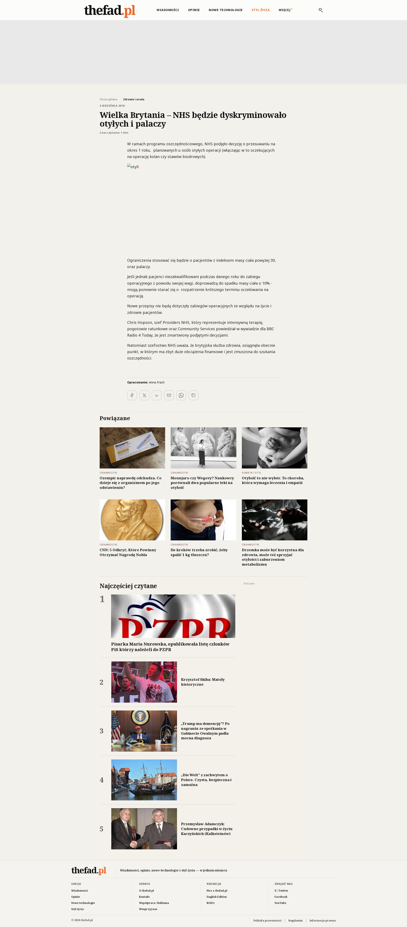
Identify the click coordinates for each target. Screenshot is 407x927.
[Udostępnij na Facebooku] (132, 395)
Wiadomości (168, 10)
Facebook (281, 897)
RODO (211, 903)
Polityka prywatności (268, 920)
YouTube (280, 903)
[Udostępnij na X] (144, 395)
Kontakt (144, 897)
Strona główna (108, 99)
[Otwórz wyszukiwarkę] (318, 10)
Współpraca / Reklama (154, 903)
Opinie (194, 10)
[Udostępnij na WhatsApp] (181, 395)
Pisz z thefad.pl (217, 890)
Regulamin (296, 920)
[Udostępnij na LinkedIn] (157, 395)
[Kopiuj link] (193, 395)
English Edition (217, 897)
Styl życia (261, 10)
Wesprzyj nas (148, 909)
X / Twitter (281, 890)
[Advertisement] (203, 51)
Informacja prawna (323, 920)
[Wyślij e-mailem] (169, 395)
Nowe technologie (226, 10)
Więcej (284, 10)
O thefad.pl (146, 890)
